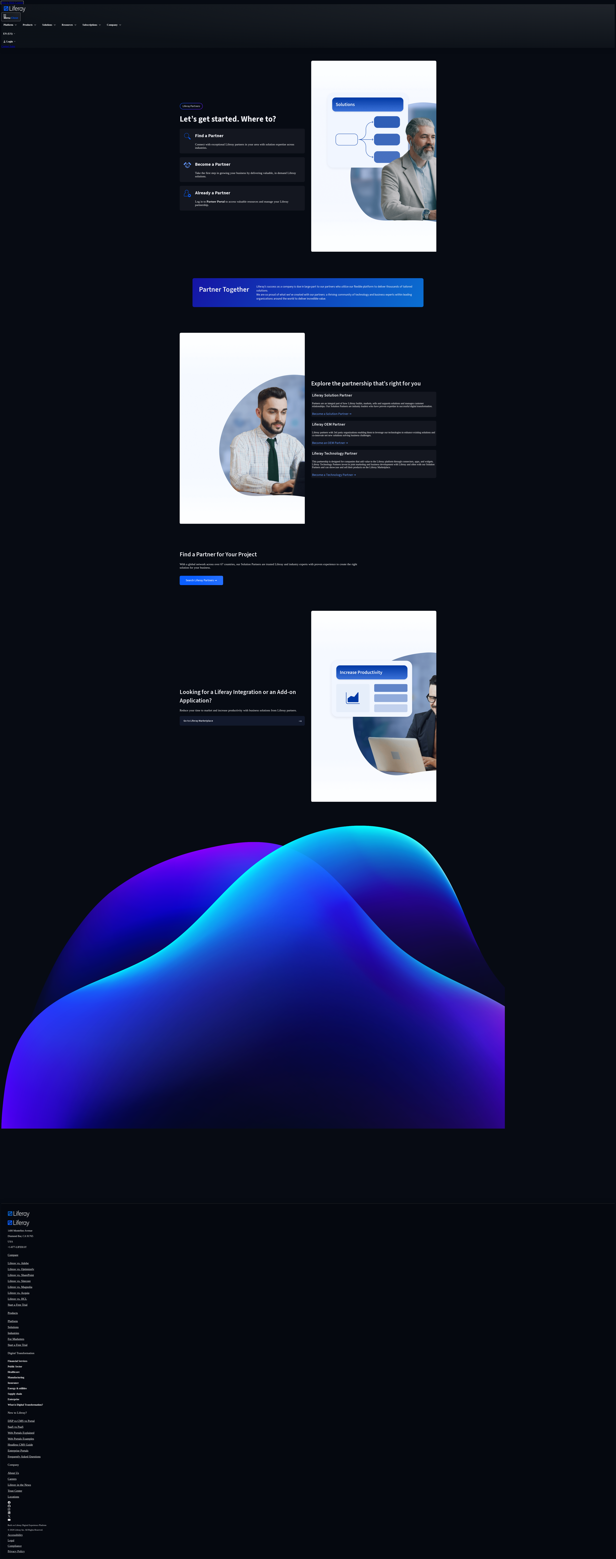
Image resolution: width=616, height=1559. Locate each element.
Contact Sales (8, 46)
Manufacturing (16, 1377)
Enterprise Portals (18, 1450)
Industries (13, 1333)
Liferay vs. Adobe (18, 1263)
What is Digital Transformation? (25, 1404)
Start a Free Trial (17, 1304)
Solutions (13, 1327)
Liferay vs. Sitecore (19, 1281)
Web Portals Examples (21, 1438)
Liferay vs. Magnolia (20, 1287)
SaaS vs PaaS (15, 1426)
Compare (13, 1255)
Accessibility (15, 1535)
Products (13, 1313)
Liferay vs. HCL (17, 1298)
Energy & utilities (17, 1388)
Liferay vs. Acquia (18, 1292)
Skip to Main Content (12, 2)
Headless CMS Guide (20, 1444)
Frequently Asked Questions (24, 1456)
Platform (13, 1321)
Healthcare (14, 1372)
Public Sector (15, 1366)
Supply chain (15, 1393)
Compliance (15, 1545)
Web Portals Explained (21, 1432)
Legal (11, 1540)
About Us (13, 1473)
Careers (12, 1478)
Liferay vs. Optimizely (21, 1269)
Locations (13, 1496)
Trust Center (15, 1490)
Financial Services (17, 1361)
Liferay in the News (19, 1484)
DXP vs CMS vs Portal (21, 1420)
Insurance (13, 1383)
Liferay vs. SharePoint (21, 1275)
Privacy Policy (16, 1551)
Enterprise (13, 1399)
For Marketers (16, 1339)
